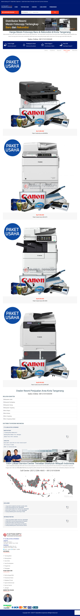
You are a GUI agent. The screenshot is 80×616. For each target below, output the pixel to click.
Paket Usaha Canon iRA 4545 (40, 301)
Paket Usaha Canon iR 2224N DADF (40, 384)
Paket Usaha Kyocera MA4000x (40, 133)
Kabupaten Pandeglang (9, 402)
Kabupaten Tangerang (9, 407)
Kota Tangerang (8, 416)
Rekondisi (74, 50)
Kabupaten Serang (8, 405)
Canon (46, 50)
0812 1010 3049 (7, 605)
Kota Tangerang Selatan (9, 419)
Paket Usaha (67, 50)
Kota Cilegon (7, 410)
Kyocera (59, 50)
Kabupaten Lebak (8, 399)
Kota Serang (7, 413)
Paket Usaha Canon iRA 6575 (40, 217)
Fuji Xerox (52, 50)
